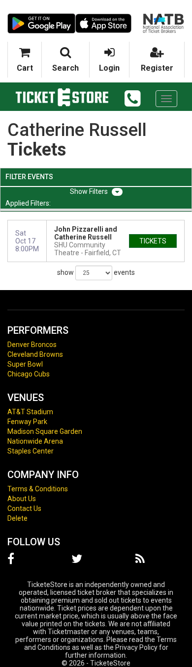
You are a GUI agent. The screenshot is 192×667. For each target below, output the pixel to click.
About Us (21, 499)
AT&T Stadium (30, 412)
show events (96, 272)
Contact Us (24, 508)
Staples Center (30, 451)
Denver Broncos (32, 344)
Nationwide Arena (35, 441)
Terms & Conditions (37, 489)
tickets (152, 241)
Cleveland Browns (35, 354)
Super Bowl (25, 364)
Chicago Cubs (28, 374)
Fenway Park (27, 422)
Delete (17, 518)
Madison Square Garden (44, 431)
